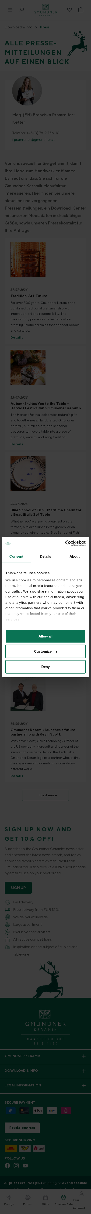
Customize (43, 651)
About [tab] (75, 556)
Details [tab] (45, 556)
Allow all (45, 636)
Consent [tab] (16, 556)
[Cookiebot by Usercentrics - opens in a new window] (65, 543)
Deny (45, 666)
